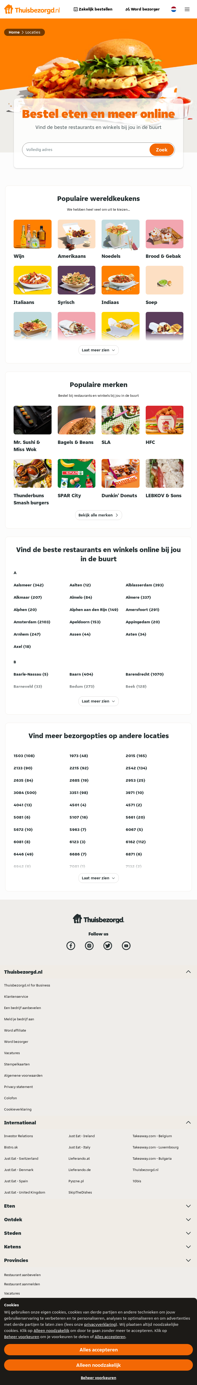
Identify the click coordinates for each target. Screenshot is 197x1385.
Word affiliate (15, 1030)
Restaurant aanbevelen (22, 1274)
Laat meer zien (95, 350)
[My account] (187, 9)
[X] (108, 946)
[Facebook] (71, 946)
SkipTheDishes (80, 1192)
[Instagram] (89, 946)
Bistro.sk (11, 1147)
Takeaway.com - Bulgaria (152, 1158)
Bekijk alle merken (95, 515)
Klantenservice (16, 996)
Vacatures (12, 1053)
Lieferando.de (79, 1169)
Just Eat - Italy (79, 1147)
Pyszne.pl (76, 1181)
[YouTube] (126, 946)
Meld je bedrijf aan (19, 1019)
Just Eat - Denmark (18, 1169)
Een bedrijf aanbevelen (22, 1007)
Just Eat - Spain (16, 1181)
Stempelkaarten (17, 1064)
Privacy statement (18, 1086)
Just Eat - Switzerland (21, 1158)
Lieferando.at (79, 1158)
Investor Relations (18, 1136)
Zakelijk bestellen (95, 9)
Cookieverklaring (18, 1109)
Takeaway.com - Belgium (152, 1136)
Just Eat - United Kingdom (24, 1192)
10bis (137, 1181)
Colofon (10, 1098)
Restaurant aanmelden (22, 1284)
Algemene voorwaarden (23, 1075)
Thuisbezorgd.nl (146, 1169)
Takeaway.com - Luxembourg (156, 1147)
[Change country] (173, 9)
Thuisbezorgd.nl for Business (27, 985)
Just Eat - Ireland (81, 1136)
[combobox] (85, 150)
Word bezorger (145, 9)
